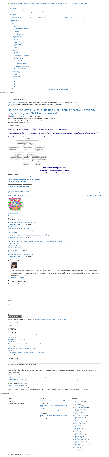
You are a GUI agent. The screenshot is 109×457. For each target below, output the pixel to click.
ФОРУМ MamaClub (19, 73)
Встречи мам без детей (20, 41)
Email (9, 305)
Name (10, 300)
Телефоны (17, 53)
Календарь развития (22, 63)
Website (10, 310)
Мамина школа (18, 44)
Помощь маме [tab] (13, 362)
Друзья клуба (17, 76)
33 (25, 369)
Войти (14, 8)
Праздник (16, 31)
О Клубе (77, 430)
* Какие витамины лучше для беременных (20, 184)
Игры (15, 29)
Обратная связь (15, 71)
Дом (15, 25)
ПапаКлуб (16, 47)
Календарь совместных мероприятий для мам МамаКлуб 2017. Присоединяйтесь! (32, 12)
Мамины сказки (15, 20)
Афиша (16, 39)
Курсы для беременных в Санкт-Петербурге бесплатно (24, 179)
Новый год (20, 34)
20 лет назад (20, 224)
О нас (15, 74)
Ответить (22, 277)
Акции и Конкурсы (19, 42)
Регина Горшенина (13, 388)
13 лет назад (14, 250)
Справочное (14, 50)
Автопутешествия (18, 37)
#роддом (21, 191)
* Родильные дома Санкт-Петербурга (18, 186)
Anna (9, 250)
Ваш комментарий (13, 283)
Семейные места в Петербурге (22, 55)
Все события (14, 21)
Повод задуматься (79, 434)
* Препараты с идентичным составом (17, 181)
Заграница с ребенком (20, 68)
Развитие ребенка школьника (22, 66)
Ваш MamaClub (14, 116)
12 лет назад (20, 231)
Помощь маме (18, 69)
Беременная (17, 57)
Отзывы (16, 52)
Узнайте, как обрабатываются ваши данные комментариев (51, 319)
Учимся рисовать (21, 65)
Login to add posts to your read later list (58, 89)
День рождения (21, 33)
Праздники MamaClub (20, 49)
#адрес (13, 191)
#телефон (26, 191)
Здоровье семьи (18, 58)
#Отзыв (17, 191)
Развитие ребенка (19, 61)
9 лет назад (14, 277)
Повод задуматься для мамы (21, 28)
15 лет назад (22, 116)
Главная (10, 102)
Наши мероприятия (16, 36)
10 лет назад (20, 379)
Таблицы (19, 60)
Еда (15, 26)
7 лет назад (20, 369)
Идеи (12, 23)
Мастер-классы (18, 45)
